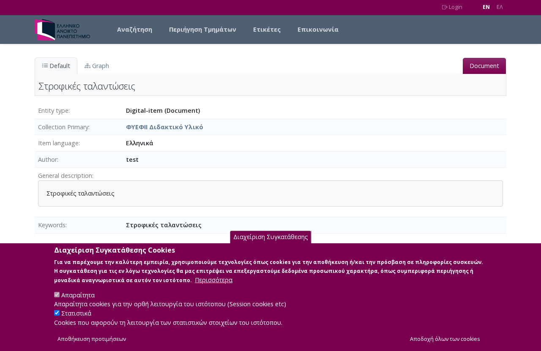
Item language (58, 143)
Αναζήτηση (134, 29)
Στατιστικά (76, 313)
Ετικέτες (267, 29)
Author (47, 159)
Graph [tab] (99, 66)
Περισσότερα (213, 279)
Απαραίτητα (78, 295)
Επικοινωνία (318, 29)
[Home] (66, 29)
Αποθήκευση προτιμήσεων (91, 339)
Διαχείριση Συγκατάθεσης (270, 237)
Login (455, 7)
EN (486, 7)
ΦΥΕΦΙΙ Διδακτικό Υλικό (164, 127)
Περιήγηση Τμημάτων (202, 29)
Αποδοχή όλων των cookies (445, 339)
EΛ (500, 7)
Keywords (52, 225)
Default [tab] (59, 66)
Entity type (53, 110)
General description (65, 175)
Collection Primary (63, 127)
